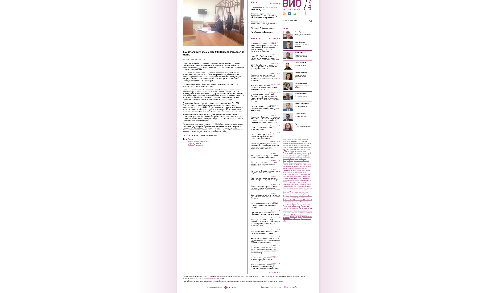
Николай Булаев (288, 190)
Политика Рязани (295, 198)
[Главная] (297, 15)
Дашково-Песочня (289, 170)
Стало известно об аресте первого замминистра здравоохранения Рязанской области (264, 164)
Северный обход (288, 210)
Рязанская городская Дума (295, 203)
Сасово (309, 208)
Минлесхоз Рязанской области (302, 186)
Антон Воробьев (287, 157)
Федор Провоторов (295, 219)
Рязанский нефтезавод (291, 206)
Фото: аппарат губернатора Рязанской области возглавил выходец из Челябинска (262, 136)
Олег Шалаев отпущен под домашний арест (261, 128)
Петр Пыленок (305, 194)
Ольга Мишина (287, 194)
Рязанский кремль (303, 204)
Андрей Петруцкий (303, 155)
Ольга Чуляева (296, 194)
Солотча (293, 215)
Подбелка (286, 196)
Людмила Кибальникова (290, 184)
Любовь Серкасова (195, 145)
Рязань (190, 139)
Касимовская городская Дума (291, 180)
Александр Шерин (289, 153)
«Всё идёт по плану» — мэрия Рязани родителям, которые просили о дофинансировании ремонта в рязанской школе (265, 222)
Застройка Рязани (297, 172)
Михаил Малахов (288, 188)
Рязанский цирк (293, 208)
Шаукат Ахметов (306, 219)
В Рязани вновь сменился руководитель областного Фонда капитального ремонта (264, 87)
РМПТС (285, 202)
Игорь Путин (302, 174)
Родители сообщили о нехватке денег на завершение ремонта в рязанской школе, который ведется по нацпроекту (265, 250)
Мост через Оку (307, 188)
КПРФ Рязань (291, 178)
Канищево (300, 178)
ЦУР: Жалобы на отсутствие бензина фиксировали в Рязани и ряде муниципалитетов (264, 67)
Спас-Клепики (300, 214)
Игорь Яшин (302, 176)
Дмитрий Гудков (301, 170)
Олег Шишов (305, 192)
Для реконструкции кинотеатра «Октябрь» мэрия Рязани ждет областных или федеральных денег (265, 266)
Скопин (286, 215)
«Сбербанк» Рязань (296, 147)
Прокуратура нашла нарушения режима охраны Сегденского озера (264, 179)
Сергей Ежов (286, 212)
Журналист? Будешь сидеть (262, 28)
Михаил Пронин (298, 188)
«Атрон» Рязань (287, 139)
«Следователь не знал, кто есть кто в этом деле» (264, 9)
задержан (238, 90)
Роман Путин (295, 202)
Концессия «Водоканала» (271, 287)
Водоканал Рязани (298, 165)
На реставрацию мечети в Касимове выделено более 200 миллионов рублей (265, 205)
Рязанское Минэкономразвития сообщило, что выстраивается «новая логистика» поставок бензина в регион (265, 77)
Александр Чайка (301, 151)
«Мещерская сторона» (290, 145)
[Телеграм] (295, 14)
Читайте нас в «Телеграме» (262, 32)
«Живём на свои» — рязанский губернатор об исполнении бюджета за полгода (265, 108)
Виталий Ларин (294, 162)
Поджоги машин (294, 196)
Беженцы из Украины (300, 159)
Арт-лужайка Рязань (288, 159)
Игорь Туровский (294, 176)
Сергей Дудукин (307, 210)
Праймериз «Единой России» (291, 200)
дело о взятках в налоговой (198, 141)
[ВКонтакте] (289, 14)
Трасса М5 (293, 217)
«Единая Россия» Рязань (297, 141)
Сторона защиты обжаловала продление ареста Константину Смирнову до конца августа (264, 16)
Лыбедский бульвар (299, 182)
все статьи (274, 4)
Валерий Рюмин (288, 161)
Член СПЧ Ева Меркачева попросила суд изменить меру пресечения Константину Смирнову (265, 58)
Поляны (305, 198)
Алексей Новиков (194, 143)
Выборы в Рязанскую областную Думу (296, 168)
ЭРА (284, 221)
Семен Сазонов (298, 210)
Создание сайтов (214, 287)
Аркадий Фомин (297, 157)
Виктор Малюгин (298, 161)
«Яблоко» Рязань (289, 151)
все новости (273, 39)
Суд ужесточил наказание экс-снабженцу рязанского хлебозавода (265, 213)
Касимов (307, 178)
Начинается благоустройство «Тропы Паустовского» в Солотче (265, 172)
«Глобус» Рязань (297, 139)
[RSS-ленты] (284, 14)
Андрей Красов (292, 155)
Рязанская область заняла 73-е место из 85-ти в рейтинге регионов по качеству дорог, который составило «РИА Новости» (265, 146)
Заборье (289, 172)
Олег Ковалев (295, 192)
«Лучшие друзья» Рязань (291, 143)
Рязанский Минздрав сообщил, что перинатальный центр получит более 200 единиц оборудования (265, 240)
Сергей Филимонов (306, 212)
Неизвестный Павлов (292, 287)
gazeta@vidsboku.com (213, 278)
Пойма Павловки (303, 196)
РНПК (289, 202)
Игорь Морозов (293, 174)
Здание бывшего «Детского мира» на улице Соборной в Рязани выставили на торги (265, 197)
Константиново (305, 180)
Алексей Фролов (301, 153)
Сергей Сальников (296, 212)
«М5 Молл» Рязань (305, 143)
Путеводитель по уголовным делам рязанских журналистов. (264, 23)
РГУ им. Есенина (305, 200)
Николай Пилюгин (298, 190)
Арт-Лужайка (306, 157)
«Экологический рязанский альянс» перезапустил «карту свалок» (265, 232)
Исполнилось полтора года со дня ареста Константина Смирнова (264, 156)
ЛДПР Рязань (288, 182)
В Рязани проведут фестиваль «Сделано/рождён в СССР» (263, 259)
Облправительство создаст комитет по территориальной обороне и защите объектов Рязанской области (265, 188)
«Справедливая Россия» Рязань (300, 149)
